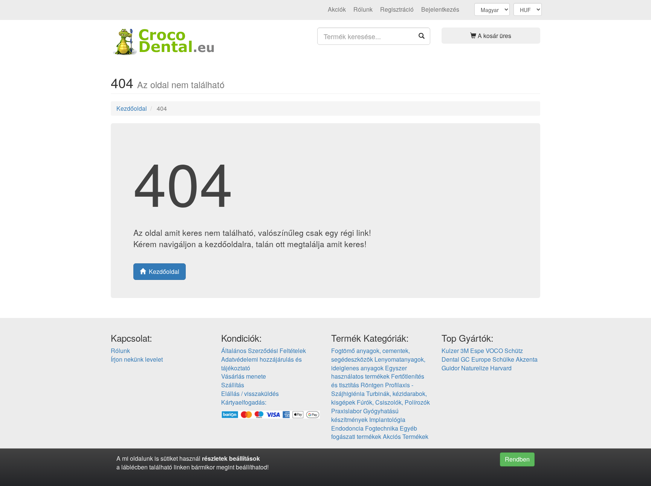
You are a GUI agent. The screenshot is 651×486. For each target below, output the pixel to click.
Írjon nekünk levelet (137, 359)
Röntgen (372, 385)
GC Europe (476, 359)
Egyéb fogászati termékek (374, 432)
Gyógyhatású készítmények (365, 415)
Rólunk (363, 9)
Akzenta (527, 359)
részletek (215, 458)
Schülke (503, 359)
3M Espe (472, 350)
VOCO (494, 350)
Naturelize (475, 368)
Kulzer (450, 350)
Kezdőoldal (131, 108)
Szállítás (232, 385)
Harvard (501, 368)
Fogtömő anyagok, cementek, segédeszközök (370, 355)
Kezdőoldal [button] (162, 271)
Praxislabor (346, 411)
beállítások (244, 458)
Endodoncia (347, 428)
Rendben (517, 459)
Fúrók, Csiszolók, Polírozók (393, 402)
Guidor (451, 368)
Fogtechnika (381, 428)
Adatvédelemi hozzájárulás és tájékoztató (261, 363)
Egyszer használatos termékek (369, 372)
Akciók (337, 9)
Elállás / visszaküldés (250, 393)
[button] (491, 36)
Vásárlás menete (243, 376)
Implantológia (387, 419)
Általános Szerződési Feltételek (263, 350)
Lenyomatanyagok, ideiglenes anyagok (378, 363)
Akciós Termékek (405, 436)
